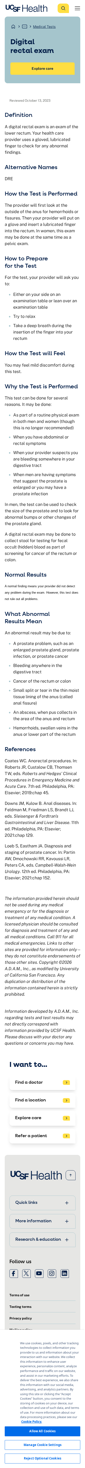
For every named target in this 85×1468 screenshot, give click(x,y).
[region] (42, 1399)
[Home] (28, 8)
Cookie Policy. (31, 1422)
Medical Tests (44, 27)
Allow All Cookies (42, 1431)
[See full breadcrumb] (24, 26)
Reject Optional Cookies (42, 1458)
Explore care (42, 68)
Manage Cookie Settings (42, 1445)
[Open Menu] (77, 8)
